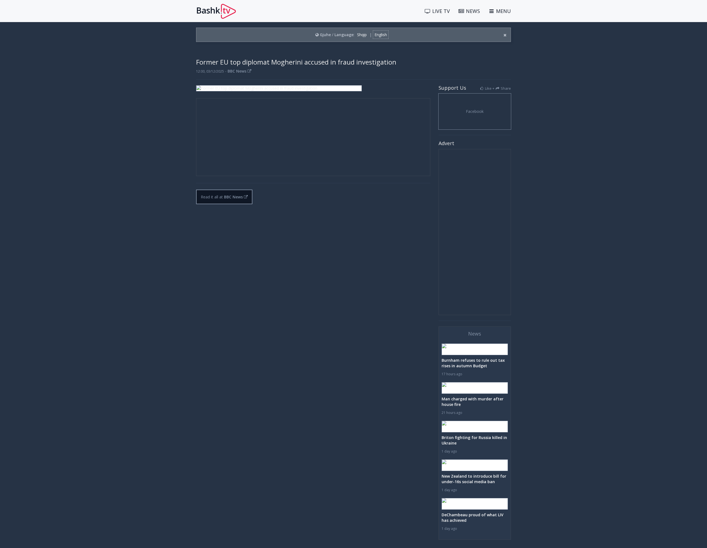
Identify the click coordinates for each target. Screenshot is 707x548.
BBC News (237, 71)
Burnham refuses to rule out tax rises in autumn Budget (473, 363)
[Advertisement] (313, 137)
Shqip (362, 34)
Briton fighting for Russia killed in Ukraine (474, 440)
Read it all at (222, 196)
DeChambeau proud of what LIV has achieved (472, 517)
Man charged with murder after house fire (472, 401)
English (380, 34)
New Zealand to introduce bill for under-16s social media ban (474, 478)
